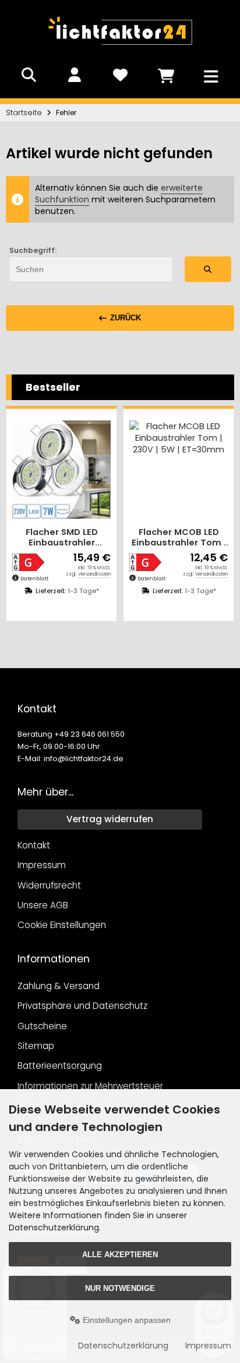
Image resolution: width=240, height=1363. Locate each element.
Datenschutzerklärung (123, 1345)
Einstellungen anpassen (125, 1320)
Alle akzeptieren (120, 1254)
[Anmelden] (74, 75)
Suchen (208, 269)
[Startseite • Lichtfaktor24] (120, 49)
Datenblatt (34, 578)
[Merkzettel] (120, 75)
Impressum (208, 1345)
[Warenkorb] (165, 75)
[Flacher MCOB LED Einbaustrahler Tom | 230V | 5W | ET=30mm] (178, 469)
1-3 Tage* (83, 590)
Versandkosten (94, 574)
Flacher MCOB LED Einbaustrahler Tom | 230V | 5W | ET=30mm (178, 537)
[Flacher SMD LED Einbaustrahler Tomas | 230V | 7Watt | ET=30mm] (61, 469)
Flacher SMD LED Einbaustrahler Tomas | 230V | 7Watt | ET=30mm (61, 537)
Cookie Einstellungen (61, 925)
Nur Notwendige (120, 1288)
